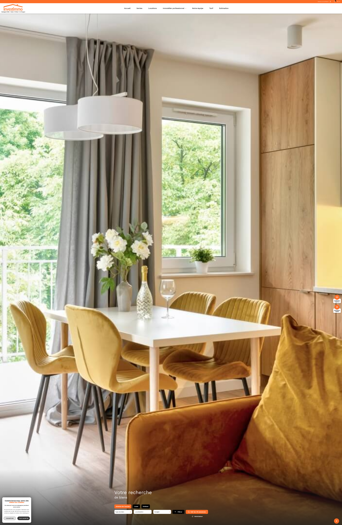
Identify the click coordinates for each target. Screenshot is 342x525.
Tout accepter (23, 518)
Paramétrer (10, 518)
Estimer (145, 506)
